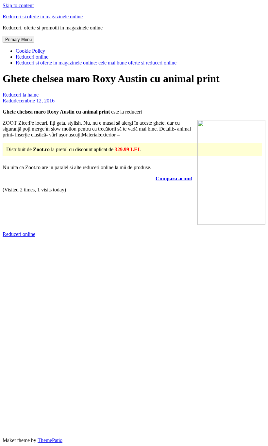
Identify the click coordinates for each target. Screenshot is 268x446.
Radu (8, 100)
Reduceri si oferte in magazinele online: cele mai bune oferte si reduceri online (96, 62)
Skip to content (18, 5)
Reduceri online (32, 57)
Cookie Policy (30, 51)
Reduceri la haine (21, 95)
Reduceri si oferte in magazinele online (43, 16)
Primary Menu (18, 39)
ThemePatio (50, 440)
